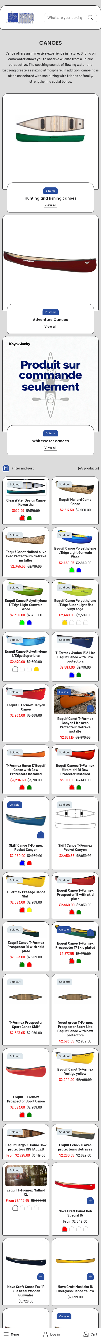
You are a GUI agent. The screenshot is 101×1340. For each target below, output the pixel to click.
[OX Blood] (85, 1228)
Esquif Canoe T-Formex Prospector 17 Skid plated (75, 945)
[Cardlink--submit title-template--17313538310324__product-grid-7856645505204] (26, 881)
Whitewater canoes (50, 441)
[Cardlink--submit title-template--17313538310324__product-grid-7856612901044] (26, 487)
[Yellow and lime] (29, 669)
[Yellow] (29, 909)
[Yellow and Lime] (71, 622)
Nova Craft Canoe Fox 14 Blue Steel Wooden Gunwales (26, 1290)
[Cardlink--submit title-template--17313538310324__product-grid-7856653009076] (75, 537)
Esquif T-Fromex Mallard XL (26, 1192)
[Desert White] (78, 1228)
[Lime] (71, 570)
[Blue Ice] (78, 622)
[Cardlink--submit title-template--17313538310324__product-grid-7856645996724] (26, 820)
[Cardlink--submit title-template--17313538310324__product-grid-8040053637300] (26, 538)
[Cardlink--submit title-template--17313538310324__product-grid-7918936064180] (26, 640)
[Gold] (64, 622)
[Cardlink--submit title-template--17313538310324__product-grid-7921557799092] (26, 997)
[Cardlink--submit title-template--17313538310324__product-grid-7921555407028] (75, 820)
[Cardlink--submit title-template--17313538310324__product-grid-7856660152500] (26, 1175)
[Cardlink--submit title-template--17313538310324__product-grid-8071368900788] (75, 997)
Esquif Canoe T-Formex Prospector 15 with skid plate (75, 894)
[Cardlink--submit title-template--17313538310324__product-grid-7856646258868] (26, 1071)
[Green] (29, 518)
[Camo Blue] (29, 1208)
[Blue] (78, 570)
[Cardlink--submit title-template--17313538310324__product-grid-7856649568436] (26, 693)
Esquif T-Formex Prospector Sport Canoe (26, 1099)
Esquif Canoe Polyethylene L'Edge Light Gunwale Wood (75, 552)
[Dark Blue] (71, 1228)
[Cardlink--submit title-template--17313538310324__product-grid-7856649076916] (75, 931)
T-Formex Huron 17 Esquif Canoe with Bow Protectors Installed (26, 769)
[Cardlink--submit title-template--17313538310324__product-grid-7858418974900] (75, 1261)
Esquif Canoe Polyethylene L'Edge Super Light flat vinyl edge (75, 604)
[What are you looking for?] (90, 17)
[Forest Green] (36, 1208)
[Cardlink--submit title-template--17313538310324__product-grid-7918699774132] (26, 589)
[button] (89, 1334)
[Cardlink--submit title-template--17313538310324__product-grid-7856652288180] (26, 931)
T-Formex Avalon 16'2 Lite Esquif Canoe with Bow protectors (75, 657)
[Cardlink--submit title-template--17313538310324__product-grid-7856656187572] (75, 754)
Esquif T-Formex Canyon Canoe (26, 707)
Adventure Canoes (50, 319)
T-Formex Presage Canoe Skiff (25, 894)
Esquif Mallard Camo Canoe (75, 501)
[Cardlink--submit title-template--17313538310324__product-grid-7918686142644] (75, 700)
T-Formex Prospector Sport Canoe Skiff (26, 1024)
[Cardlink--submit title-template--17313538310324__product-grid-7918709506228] (75, 1058)
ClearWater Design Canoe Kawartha (26, 502)
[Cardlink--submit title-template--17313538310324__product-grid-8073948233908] (26, 754)
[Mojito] (85, 622)
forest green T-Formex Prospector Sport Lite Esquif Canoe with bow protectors (75, 1028)
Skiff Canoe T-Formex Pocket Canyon (26, 847)
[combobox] (70, 17)
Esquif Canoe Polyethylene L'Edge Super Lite (26, 653)
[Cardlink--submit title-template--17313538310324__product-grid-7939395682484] (75, 487)
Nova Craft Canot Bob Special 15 (75, 1213)
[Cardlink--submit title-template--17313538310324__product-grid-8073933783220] (75, 641)
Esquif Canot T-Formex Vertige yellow (75, 1071)
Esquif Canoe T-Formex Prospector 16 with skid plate (26, 946)
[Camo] (15, 1208)
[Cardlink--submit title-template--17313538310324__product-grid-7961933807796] (26, 1133)
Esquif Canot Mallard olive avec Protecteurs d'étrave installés (26, 556)
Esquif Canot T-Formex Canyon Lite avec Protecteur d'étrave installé (75, 724)
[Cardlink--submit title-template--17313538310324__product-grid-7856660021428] (75, 589)
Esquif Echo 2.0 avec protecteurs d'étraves (75, 1147)
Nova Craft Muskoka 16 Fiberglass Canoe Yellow (75, 1288)
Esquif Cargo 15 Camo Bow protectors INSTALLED (26, 1147)
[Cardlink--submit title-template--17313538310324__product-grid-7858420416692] (26, 1261)
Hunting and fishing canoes (51, 198)
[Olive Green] (22, 1208)
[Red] (22, 518)
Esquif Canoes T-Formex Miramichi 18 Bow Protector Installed (75, 769)
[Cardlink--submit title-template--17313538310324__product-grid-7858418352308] (75, 1185)
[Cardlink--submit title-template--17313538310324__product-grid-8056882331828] (75, 1133)
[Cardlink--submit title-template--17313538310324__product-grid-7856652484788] (75, 880)
